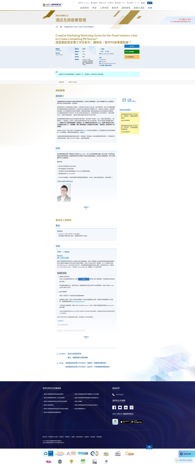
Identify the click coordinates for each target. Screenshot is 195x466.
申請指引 (82, 132)
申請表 (102, 49)
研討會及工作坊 (102, 2)
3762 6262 (119, 394)
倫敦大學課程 (78, 401)
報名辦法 (132, 46)
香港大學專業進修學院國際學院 (52, 412)
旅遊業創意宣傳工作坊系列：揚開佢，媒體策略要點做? (86, 363)
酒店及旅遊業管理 (71, 20)
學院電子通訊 (131, 100)
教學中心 (111, 2)
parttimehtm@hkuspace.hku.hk (108, 63)
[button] (138, 3)
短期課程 (60, 321)
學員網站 (119, 2)
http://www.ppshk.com (78, 301)
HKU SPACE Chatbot (185, 460)
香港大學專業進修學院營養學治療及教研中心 (87, 397)
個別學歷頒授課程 (63, 324)
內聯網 (73, 436)
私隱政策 (86, 436)
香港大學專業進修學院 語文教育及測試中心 (86, 405)
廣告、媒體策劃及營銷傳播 (78, 357)
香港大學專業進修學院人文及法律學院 (54, 397)
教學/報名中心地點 (53, 436)
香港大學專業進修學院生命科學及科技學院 (55, 401)
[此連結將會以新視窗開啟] (125, 422)
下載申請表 (66, 251)
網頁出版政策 (79, 436)
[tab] (86, 90)
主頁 (57, 27)
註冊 (151, 2)
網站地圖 (92, 436)
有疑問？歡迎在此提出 (106, 65)
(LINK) (99, 122)
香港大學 (80, 2)
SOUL (124, 2)
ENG (85, 2)
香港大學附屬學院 (49, 405)
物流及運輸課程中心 (80, 408)
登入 (144, 2)
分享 (102, 51)
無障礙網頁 (99, 436)
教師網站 (67, 436)
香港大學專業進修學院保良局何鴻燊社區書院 (56, 408)
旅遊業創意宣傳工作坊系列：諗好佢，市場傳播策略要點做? (88, 367)
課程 (61, 27)
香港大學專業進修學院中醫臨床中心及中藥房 (87, 394)
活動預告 (95, 2)
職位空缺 (45, 436)
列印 (108, 51)
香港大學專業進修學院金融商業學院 (53, 394)
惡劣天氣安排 (130, 2)
